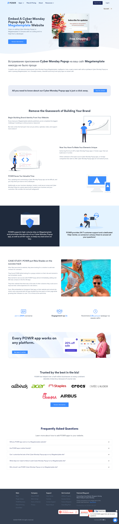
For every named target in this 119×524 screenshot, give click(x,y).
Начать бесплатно (17, 42)
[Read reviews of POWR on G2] (86, 513)
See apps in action (20, 352)
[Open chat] (115, 520)
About (41, 3)
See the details (100, 91)
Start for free (97, 3)
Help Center (72, 235)
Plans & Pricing (31, 3)
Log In (107, 3)
